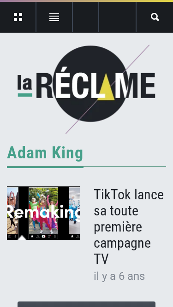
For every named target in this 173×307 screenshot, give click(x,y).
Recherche (155, 17)
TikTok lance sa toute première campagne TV (129, 226)
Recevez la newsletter (117, 17)
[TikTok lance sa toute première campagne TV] (43, 213)
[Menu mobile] (18, 17)
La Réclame (86, 89)
